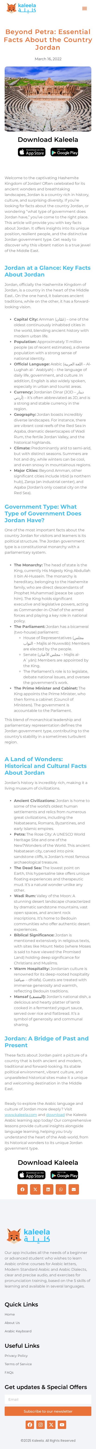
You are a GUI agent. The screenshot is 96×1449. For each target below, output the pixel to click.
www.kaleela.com (21, 1115)
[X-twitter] (51, 1425)
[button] (84, 8)
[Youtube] (62, 1425)
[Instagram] (40, 1425)
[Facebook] (30, 1425)
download (55, 1115)
